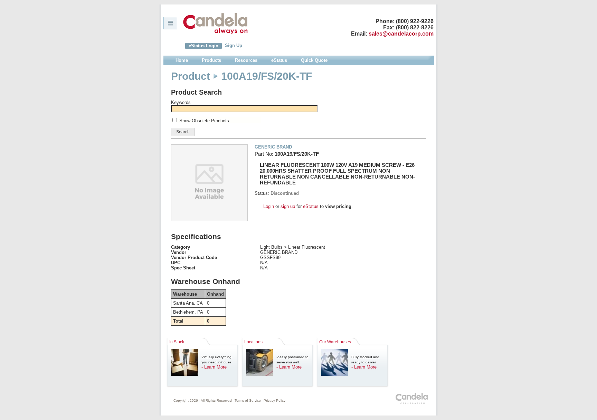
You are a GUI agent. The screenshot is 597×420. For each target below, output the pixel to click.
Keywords (181, 102)
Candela (215, 23)
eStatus (311, 206)
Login (268, 206)
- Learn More (214, 367)
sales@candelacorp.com (401, 34)
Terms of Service (248, 400)
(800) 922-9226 (415, 21)
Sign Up (233, 45)
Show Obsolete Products (204, 120)
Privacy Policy (274, 400)
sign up (288, 206)
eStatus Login (203, 45)
